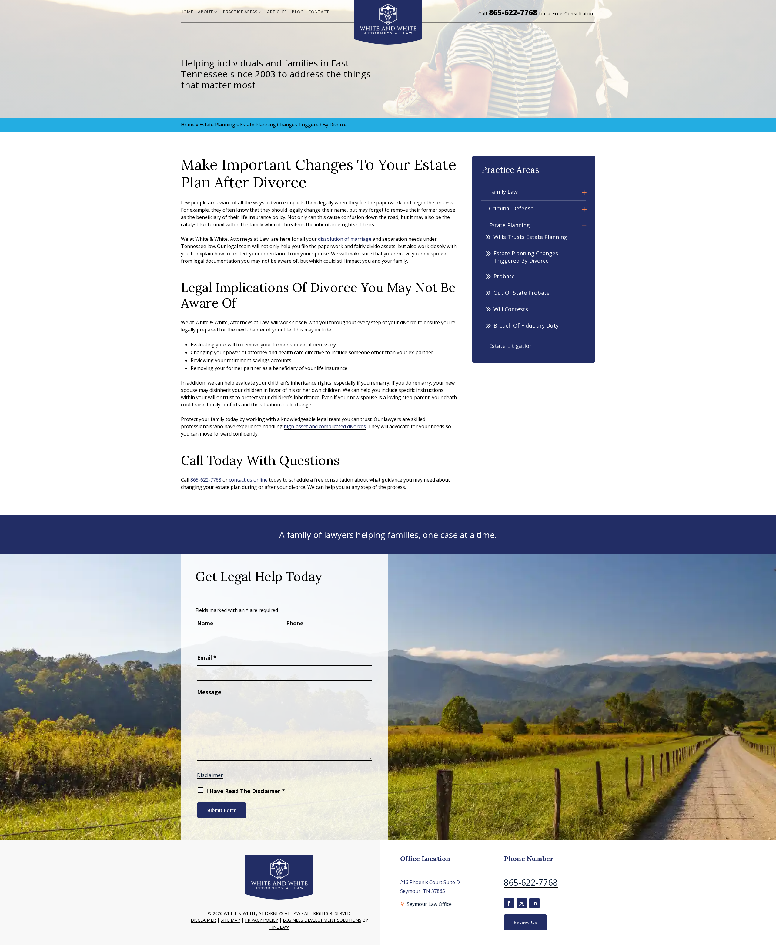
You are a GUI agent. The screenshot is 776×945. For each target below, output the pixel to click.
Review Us (525, 922)
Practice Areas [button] (240, 12)
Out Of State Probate (521, 292)
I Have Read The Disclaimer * (245, 791)
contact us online (248, 479)
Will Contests (510, 309)
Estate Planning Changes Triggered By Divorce (525, 257)
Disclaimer (210, 775)
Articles (277, 12)
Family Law (503, 191)
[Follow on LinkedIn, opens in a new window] (534, 903)
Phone (294, 623)
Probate (504, 276)
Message (209, 692)
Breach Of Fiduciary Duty (526, 325)
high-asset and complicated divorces (325, 426)
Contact (318, 12)
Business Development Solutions (322, 920)
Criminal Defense (511, 208)
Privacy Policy (261, 920)
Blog (297, 12)
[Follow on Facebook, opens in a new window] (509, 903)
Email (206, 657)
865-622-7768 (513, 12)
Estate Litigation (511, 345)
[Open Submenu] (584, 192)
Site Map (230, 920)
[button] (770, 901)
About (205, 12)
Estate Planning (509, 225)
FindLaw (279, 927)
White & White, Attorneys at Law (262, 913)
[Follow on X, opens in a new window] (522, 903)
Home (186, 12)
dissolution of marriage (344, 239)
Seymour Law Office (429, 904)
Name (205, 623)
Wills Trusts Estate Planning (530, 236)
